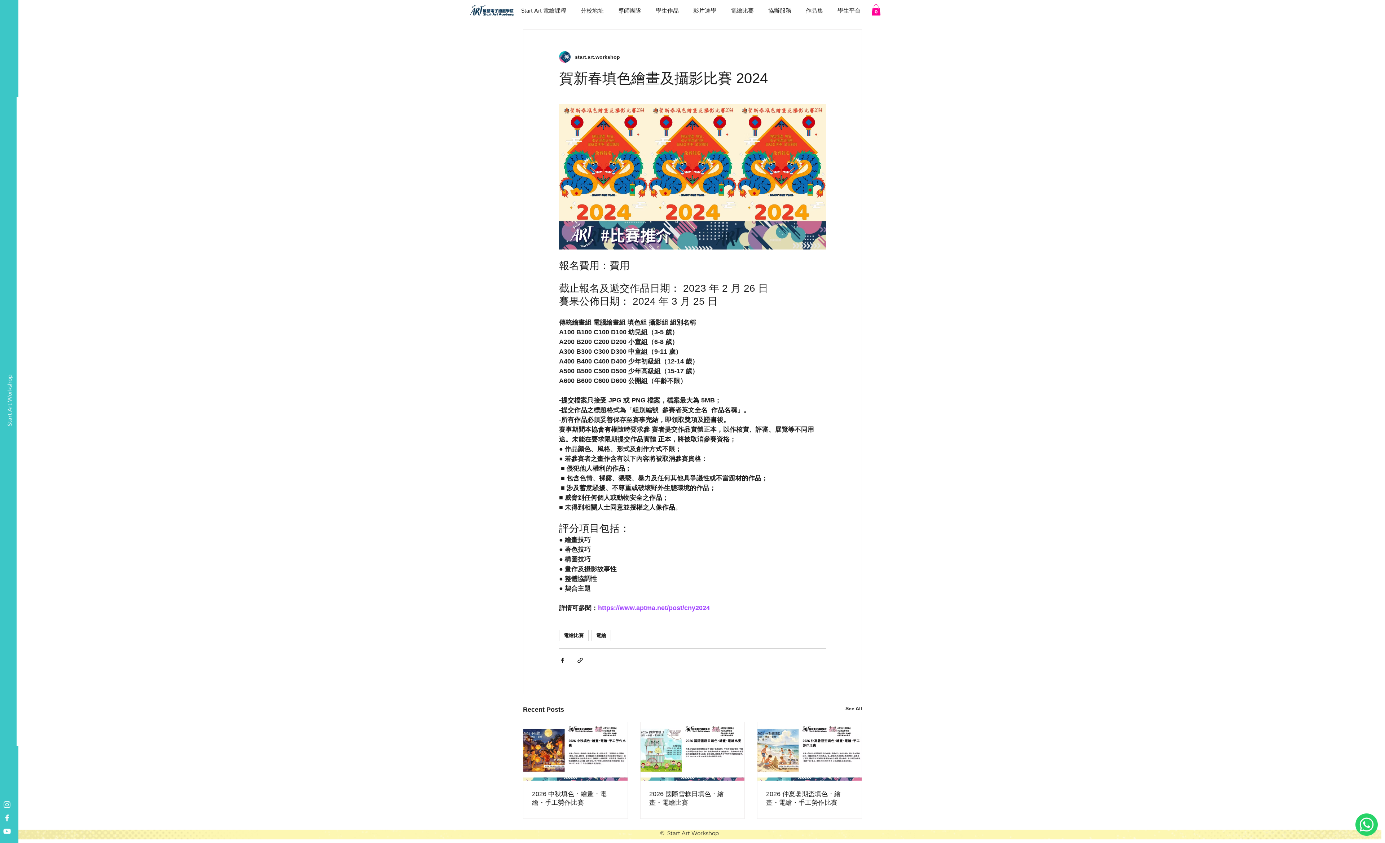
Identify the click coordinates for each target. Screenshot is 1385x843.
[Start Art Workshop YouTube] (7, 831)
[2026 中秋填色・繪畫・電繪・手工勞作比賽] (575, 751)
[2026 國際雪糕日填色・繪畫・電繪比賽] (693, 751)
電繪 (601, 635)
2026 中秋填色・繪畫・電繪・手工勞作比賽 (569, 798)
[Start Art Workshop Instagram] (7, 804)
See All (853, 708)
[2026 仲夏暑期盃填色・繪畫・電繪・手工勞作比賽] (809, 751)
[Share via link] (580, 660)
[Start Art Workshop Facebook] (7, 817)
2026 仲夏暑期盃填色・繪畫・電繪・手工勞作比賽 (803, 798)
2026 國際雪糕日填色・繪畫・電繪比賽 (686, 798)
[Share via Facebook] (562, 660)
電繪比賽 (574, 635)
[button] (876, 10)
